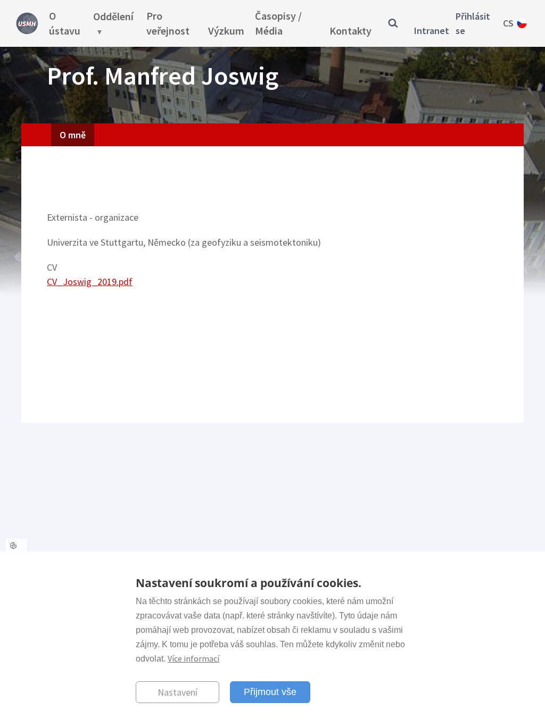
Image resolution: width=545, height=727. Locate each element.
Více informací (193, 658)
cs (508, 23)
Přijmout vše (270, 692)
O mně (73, 135)
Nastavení (177, 692)
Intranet (431, 30)
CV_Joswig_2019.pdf (90, 281)
